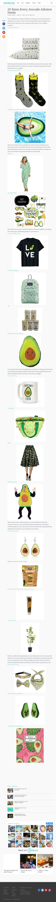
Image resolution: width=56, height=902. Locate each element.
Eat (18, 3)
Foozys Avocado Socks (14, 70)
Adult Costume (12, 482)
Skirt (9, 443)
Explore (28, 3)
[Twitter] (4, 28)
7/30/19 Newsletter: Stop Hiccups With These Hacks (20, 815)
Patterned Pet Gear (13, 664)
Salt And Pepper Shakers (15, 693)
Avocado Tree (12, 620)
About (5, 890)
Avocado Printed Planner (15, 726)
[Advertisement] (30, 774)
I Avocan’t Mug (12, 376)
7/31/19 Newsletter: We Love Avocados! (20, 808)
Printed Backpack (13, 270)
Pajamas (10, 153)
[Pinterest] (4, 32)
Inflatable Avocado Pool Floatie (17, 109)
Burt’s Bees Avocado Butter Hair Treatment (21, 589)
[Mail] (4, 36)
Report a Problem (25, 893)
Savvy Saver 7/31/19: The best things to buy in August (20, 796)
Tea (9, 306)
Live (22, 3)
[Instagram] (31, 834)
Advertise (5, 893)
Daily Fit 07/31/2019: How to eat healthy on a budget (21, 802)
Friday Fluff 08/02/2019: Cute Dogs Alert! (20, 789)
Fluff (39, 3)
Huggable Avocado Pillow (15, 333)
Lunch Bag (11, 408)
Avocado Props (12, 193)
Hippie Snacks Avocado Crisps (17, 561)
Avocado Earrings (13, 531)
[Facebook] (4, 23)
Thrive (34, 3)
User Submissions (25, 891)
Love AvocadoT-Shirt (14, 233)
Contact (22, 890)
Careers (5, 891)
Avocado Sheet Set (13, 27)
